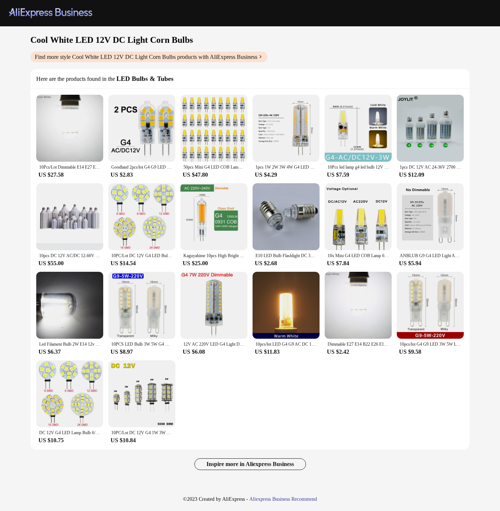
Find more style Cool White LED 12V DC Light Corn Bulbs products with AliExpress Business (146, 57)
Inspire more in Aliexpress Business (250, 464)
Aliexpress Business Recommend (283, 499)
